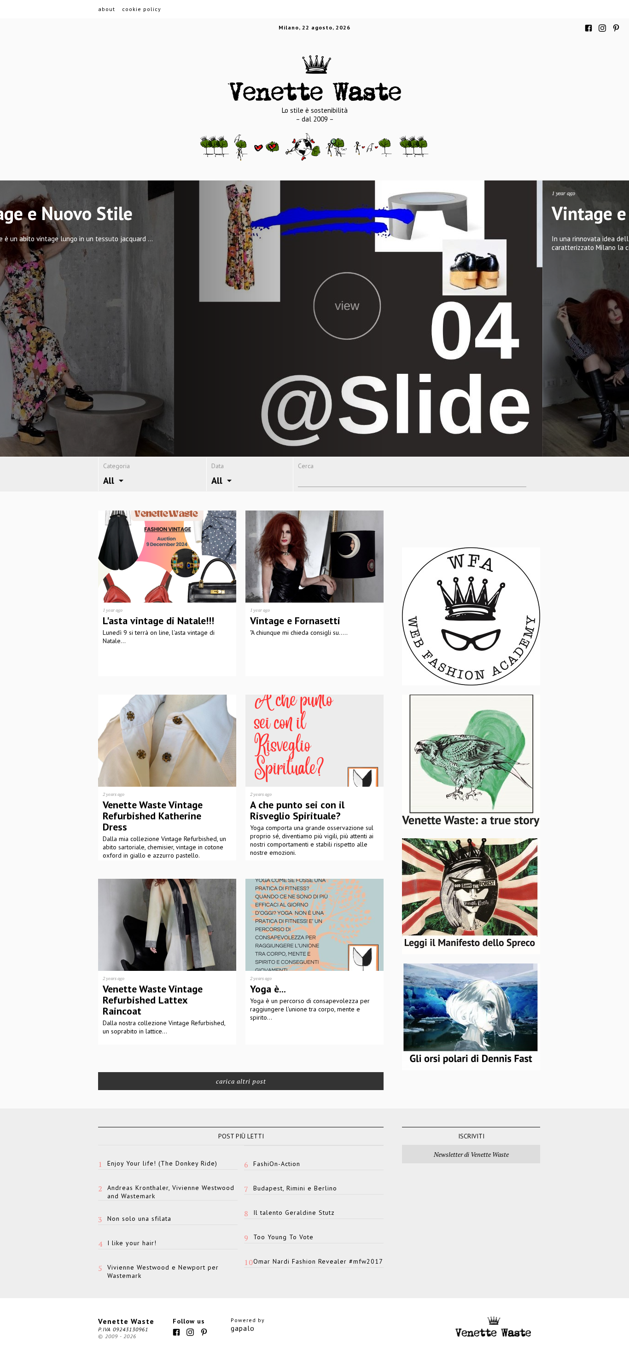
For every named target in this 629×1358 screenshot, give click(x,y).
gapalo (243, 1328)
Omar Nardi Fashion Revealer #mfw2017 (318, 1261)
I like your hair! (132, 1243)
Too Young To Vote (283, 1237)
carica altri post (241, 1081)
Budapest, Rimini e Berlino (295, 1188)
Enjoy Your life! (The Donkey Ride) (162, 1163)
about (106, 9)
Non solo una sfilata (139, 1218)
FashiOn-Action (276, 1164)
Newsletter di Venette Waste (471, 1154)
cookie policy (141, 9)
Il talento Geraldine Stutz (294, 1212)
